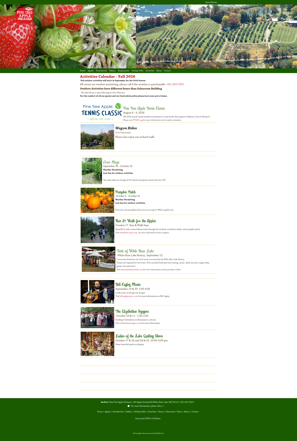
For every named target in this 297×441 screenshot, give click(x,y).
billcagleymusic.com (129, 296)
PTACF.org (138, 120)
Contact (167, 70)
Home (82, 70)
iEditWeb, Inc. (159, 433)
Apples (91, 70)
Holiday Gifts (137, 70)
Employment (123, 70)
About (159, 70)
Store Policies (211, 2)
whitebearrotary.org (129, 232)
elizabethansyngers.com (130, 323)
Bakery (112, 70)
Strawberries (101, 70)
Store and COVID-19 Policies (147, 418)
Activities (150, 70)
